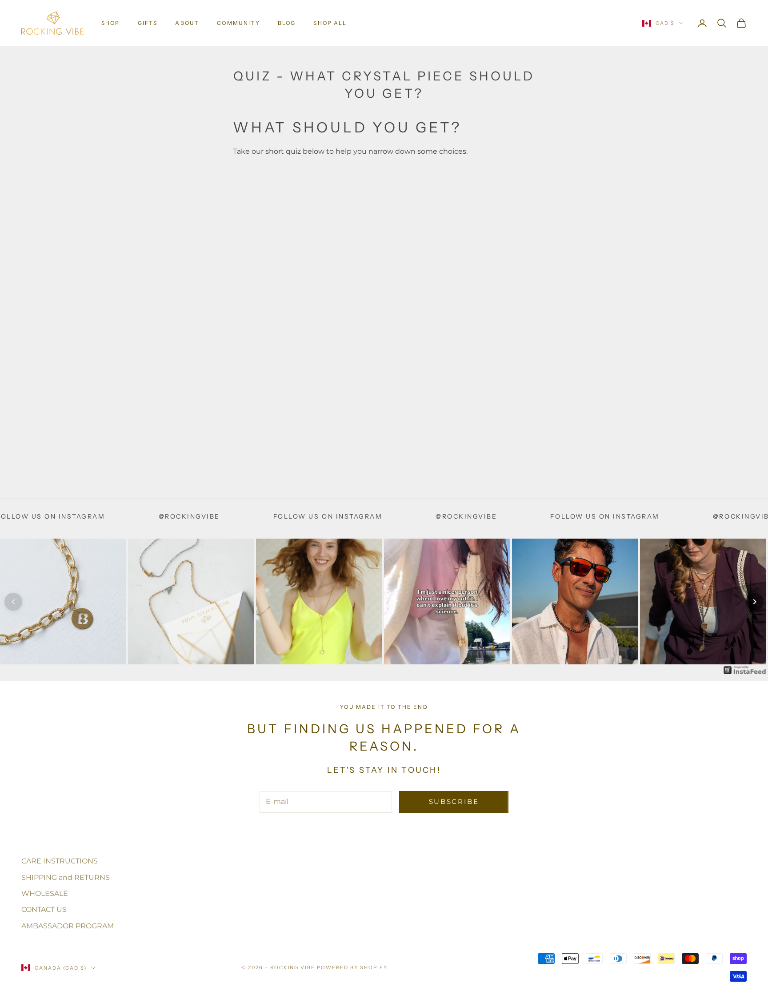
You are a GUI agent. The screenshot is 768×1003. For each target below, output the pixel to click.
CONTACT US (44, 909)
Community (238, 23)
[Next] (755, 602)
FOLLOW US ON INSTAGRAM (269, 516)
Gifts (148, 23)
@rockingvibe (130, 516)
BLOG (287, 23)
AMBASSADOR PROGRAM (67, 926)
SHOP (110, 23)
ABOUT (187, 23)
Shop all (330, 23)
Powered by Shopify (352, 967)
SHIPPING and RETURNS (65, 877)
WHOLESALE (44, 893)
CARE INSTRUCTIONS (59, 861)
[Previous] (13, 602)
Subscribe (454, 801)
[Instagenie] (745, 670)
